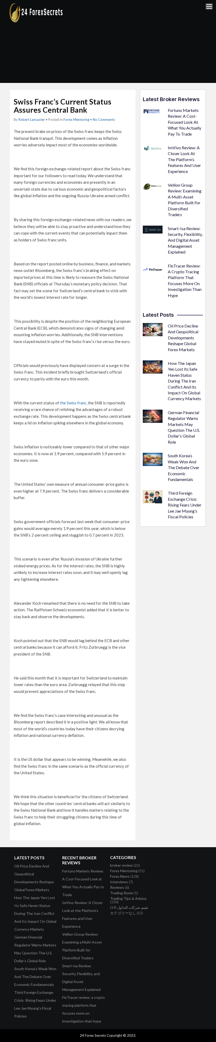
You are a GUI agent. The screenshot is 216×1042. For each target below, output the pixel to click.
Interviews (119, 882)
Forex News (120, 876)
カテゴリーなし (123, 913)
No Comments (104, 119)
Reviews (117, 887)
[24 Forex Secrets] (36, 21)
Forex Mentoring (76, 119)
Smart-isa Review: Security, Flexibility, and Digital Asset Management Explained (185, 240)
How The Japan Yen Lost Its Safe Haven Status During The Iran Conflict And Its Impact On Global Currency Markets (184, 381)
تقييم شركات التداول (132, 907)
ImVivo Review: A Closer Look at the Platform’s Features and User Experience (184, 159)
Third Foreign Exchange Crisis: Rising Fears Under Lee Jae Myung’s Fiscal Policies (185, 504)
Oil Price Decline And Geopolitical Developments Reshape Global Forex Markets (183, 337)
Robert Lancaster (31, 119)
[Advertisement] (143, 41)
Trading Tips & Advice (128, 898)
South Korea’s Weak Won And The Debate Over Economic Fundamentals (183, 467)
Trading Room (121, 893)
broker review (121, 865)
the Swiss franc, (73, 402)
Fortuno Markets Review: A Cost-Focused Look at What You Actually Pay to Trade (184, 122)
